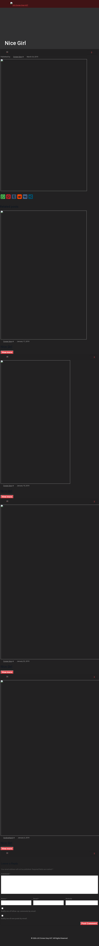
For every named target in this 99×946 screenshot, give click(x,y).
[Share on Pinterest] (8, 196)
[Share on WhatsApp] (3, 196)
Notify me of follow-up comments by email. (18, 911)
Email (36, 899)
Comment (5, 874)
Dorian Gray (17, 57)
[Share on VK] (25, 196)
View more (7, 352)
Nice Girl (6, 346)
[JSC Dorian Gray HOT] (19, 4)
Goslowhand (8, 838)
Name (4, 899)
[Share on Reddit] (19, 196)
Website (69, 899)
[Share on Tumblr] (14, 196)
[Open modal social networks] (30, 196)
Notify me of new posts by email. (14, 918)
